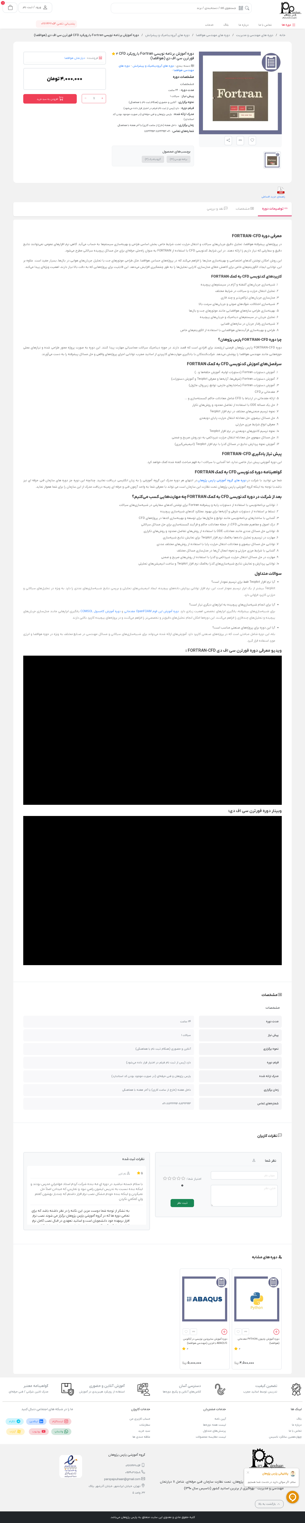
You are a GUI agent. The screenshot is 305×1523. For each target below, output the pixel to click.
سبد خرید (144, 1431)
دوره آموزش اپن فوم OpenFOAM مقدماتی (151, 611)
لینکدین (34, 1421)
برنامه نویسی (178, 159)
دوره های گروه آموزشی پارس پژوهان (222, 480)
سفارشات (144, 1425)
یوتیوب (36, 1431)
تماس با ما (295, 1431)
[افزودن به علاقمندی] (238, 1331)
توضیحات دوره (273, 209)
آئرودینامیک (153, 159)
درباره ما (297, 1425)
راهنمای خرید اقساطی (273, 196)
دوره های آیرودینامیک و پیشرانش (153, 66)
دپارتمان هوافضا (75, 58)
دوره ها (287, 25)
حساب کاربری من (139, 1419)
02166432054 (133, 1466)
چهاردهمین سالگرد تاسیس (285, 1437)
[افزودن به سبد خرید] (276, 1332)
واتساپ (59, 1431)
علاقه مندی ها (141, 1437)
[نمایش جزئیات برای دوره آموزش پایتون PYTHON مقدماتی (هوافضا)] (256, 1299)
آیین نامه (220, 1419)
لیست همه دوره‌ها (214, 1425)
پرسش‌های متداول (214, 1431)
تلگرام (12, 1421)
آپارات (13, 1431)
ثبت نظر (182, 1203)
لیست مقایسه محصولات (211, 1437)
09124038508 (132, 1473)
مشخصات (243, 209)
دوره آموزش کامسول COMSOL (101, 611)
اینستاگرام (58, 1421)
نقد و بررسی (215, 209)
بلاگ (299, 1419)
